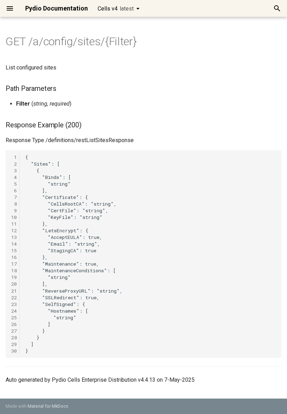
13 (14, 237)
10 (14, 217)
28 (14, 337)
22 (14, 297)
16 (14, 257)
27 (14, 331)
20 (14, 284)
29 (14, 344)
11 (14, 224)
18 (14, 270)
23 (14, 304)
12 (14, 230)
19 (14, 277)
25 (14, 317)
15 (14, 250)
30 (14, 351)
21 (14, 291)
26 (14, 324)
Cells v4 (116, 8)
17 (14, 264)
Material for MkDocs (48, 406)
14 (14, 244)
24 (14, 311)
